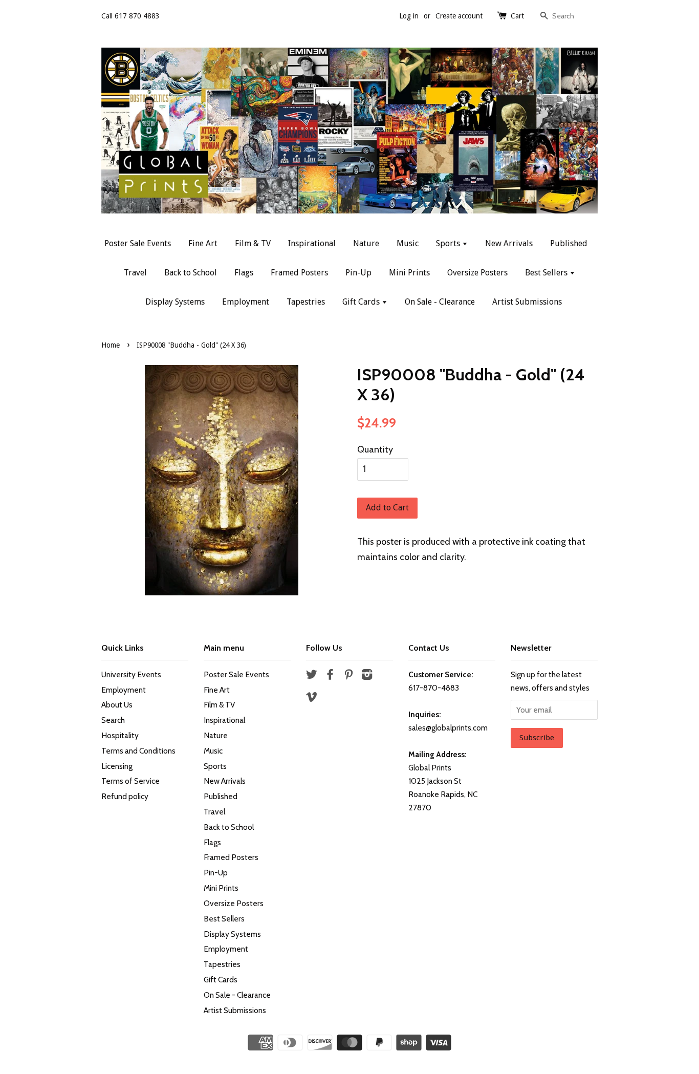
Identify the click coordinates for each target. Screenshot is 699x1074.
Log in (409, 16)
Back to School (190, 272)
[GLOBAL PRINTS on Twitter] (311, 676)
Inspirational (312, 243)
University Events (131, 674)
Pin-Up (358, 272)
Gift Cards (362, 302)
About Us (117, 705)
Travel (135, 272)
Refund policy (124, 796)
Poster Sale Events (137, 243)
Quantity (375, 449)
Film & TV (253, 243)
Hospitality (120, 735)
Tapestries (306, 302)
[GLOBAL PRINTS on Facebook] (330, 676)
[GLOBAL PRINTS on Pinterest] (348, 676)
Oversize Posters (477, 272)
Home (110, 345)
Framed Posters (299, 272)
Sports (449, 243)
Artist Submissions (527, 302)
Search (113, 720)
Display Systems (175, 302)
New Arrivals (509, 243)
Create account (459, 16)
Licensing (117, 766)
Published (568, 243)
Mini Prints (409, 272)
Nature (366, 243)
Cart (517, 16)
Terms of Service (130, 781)
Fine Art (202, 243)
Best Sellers (547, 272)
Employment (245, 302)
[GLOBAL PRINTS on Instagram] (367, 676)
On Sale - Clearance (440, 302)
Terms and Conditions (138, 751)
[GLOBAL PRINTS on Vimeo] (311, 698)
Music (408, 243)
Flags (243, 272)
